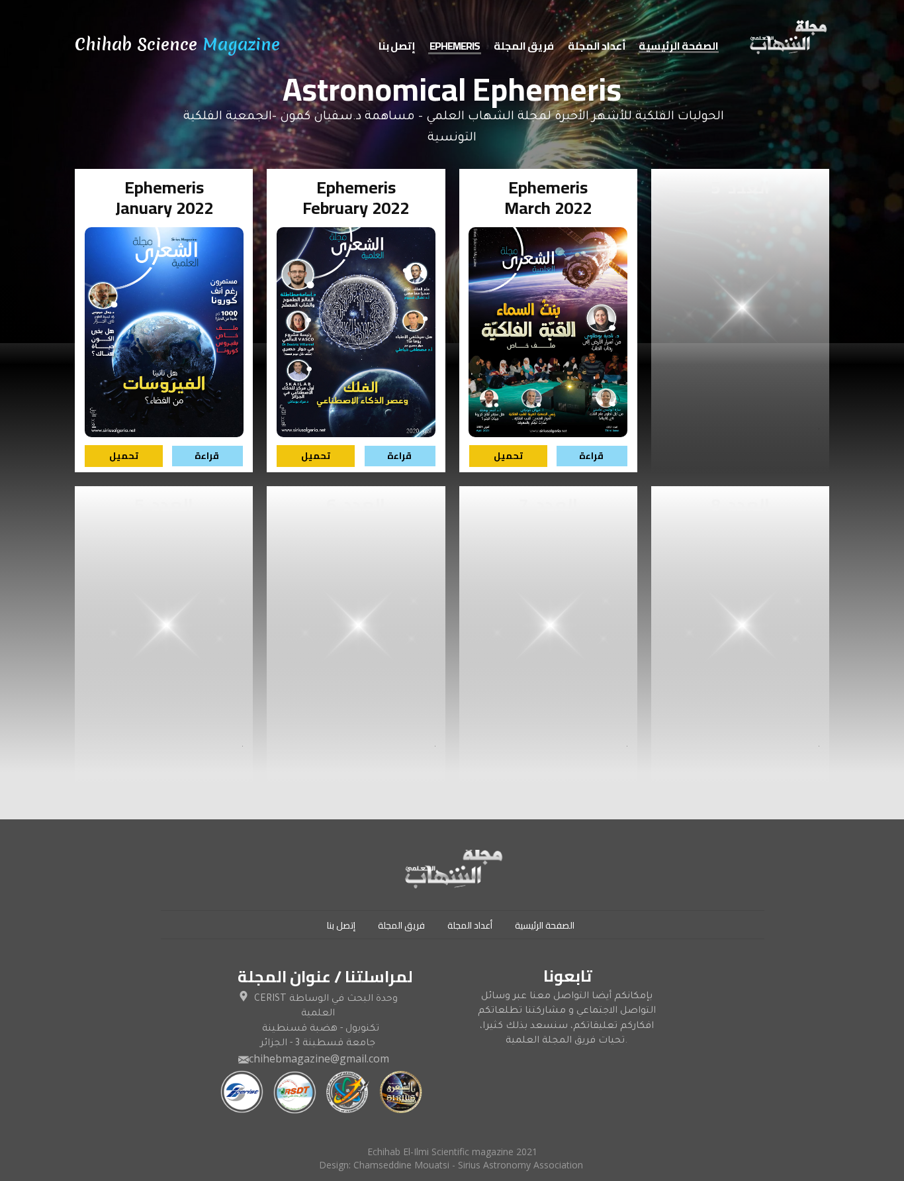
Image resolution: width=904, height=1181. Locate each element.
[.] (787, 39)
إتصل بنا (397, 46)
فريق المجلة (524, 46)
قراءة (207, 455)
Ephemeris (454, 46)
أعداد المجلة (597, 46)
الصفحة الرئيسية (679, 46)
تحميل (123, 455)
